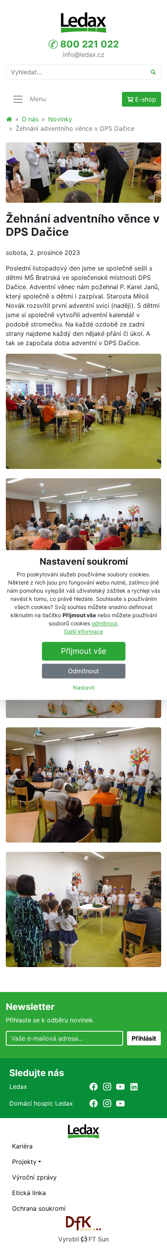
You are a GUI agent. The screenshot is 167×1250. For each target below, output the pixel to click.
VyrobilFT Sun (83, 1239)
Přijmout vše (83, 651)
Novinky (60, 119)
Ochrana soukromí (39, 1208)
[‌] (93, 1086)
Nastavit (83, 688)
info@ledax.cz (83, 54)
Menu (38, 99)
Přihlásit (144, 1038)
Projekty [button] (24, 1162)
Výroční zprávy (34, 1177)
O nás (30, 119)
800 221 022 (88, 44)
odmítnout (104, 623)
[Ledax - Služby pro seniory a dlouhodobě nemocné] (9, 119)
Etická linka (29, 1193)
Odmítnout (83, 671)
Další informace (83, 632)
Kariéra (22, 1146)
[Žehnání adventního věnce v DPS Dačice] (83, 172)
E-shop (144, 99)
